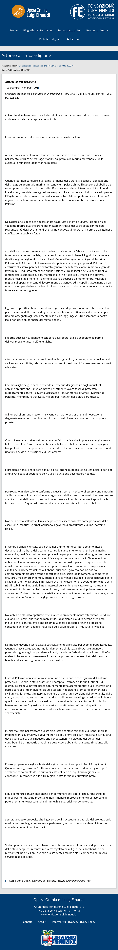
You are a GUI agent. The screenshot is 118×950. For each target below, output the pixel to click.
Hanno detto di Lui (69, 30)
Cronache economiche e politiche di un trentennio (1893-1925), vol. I (47, 65)
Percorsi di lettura (97, 30)
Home (14, 30)
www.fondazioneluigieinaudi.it (59, 914)
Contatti (28, 922)
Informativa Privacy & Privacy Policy (73, 922)
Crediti (42, 922)
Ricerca (74, 39)
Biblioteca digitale (50, 39)
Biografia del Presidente (37, 30)
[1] (39, 87)
